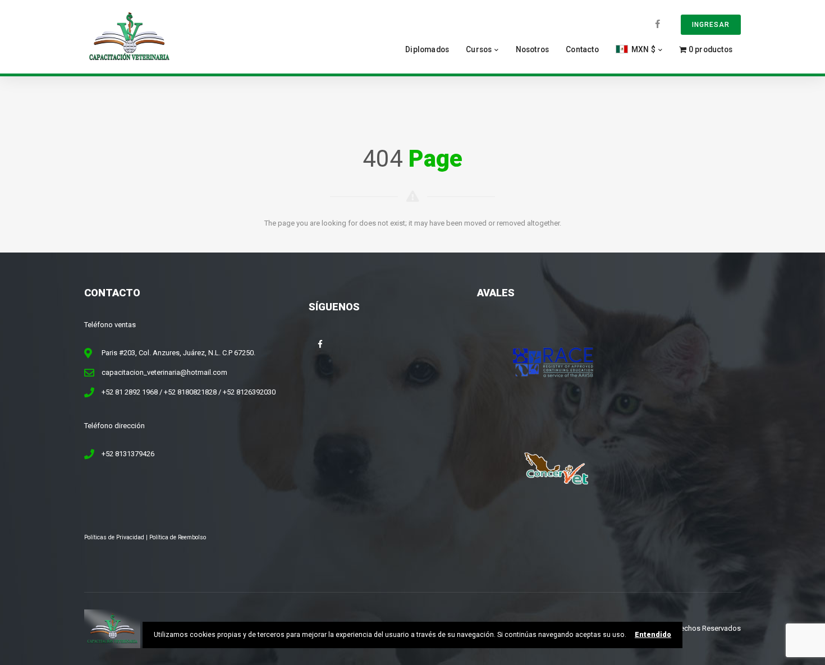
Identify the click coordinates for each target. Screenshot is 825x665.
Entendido (653, 635)
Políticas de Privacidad (114, 537)
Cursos (479, 49)
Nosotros (532, 49)
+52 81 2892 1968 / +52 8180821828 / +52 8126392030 (189, 392)
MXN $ (643, 49)
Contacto (582, 49)
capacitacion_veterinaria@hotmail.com (164, 372)
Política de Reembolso (177, 537)
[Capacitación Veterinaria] (129, 36)
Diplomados (427, 49)
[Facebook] (658, 24)
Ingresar (711, 25)
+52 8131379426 (128, 454)
